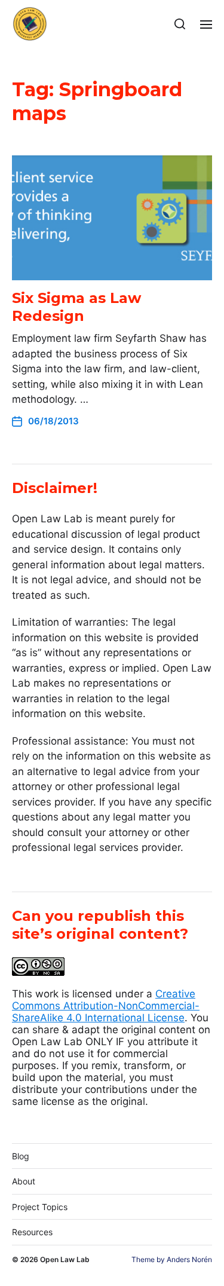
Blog (20, 1156)
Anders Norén (189, 1259)
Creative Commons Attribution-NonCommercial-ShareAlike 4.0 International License (106, 1006)
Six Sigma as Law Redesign (76, 306)
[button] (180, 24)
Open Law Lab (65, 1259)
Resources (32, 1232)
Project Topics (39, 1207)
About (23, 1181)
